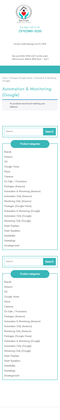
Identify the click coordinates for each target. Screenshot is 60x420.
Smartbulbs (9, 235)
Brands (7, 152)
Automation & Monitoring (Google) (22, 211)
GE (6, 161)
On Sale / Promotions (15, 181)
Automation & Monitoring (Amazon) (22, 191)
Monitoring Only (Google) (17, 221)
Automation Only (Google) (18, 216)
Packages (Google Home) (21, 77)
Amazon (8, 157)
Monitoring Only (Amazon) (17, 201)
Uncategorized (11, 245)
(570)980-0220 (30, 31)
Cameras (8, 176)
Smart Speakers (12, 230)
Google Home (11, 166)
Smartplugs (9, 240)
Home (5, 77)
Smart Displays (11, 226)
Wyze (7, 171)
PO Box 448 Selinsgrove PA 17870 (30, 44)
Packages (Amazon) (14, 186)
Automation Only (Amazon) (18, 196)
